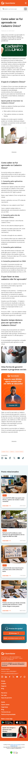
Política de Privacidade (15, 744)
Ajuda (3, 702)
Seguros (3, 686)
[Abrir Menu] (26, 3)
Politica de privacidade (8, 714)
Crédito (3, 683)
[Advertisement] (14, 156)
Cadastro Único (5, 451)
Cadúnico (12, 451)
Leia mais (5, 506)
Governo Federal (19, 451)
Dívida (3, 681)
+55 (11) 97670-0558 (10, 671)
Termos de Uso (13, 746)
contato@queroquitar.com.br (13, 638)
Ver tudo (4, 695)
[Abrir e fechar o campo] (3, 9)
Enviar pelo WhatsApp (9, 734)
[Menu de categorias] (25, 8)
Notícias (4, 495)
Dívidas (4, 600)
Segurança (4, 707)
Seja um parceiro (6, 698)
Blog (2, 688)
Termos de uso (5, 712)
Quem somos (5, 704)
